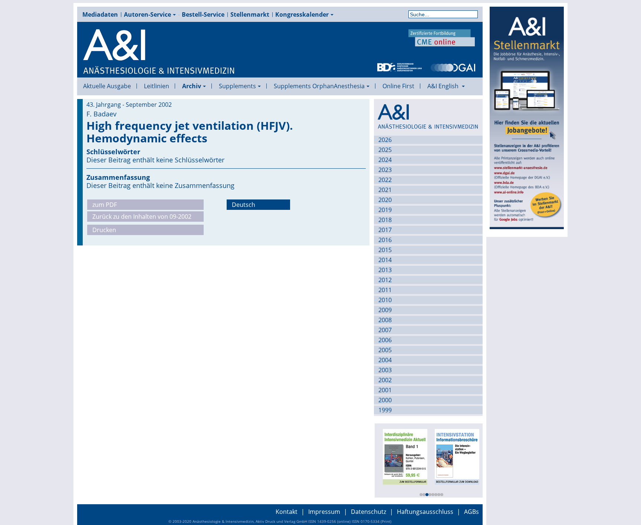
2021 (385, 189)
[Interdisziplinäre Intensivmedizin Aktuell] (403, 456)
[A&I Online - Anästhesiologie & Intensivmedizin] (159, 52)
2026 (385, 139)
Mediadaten (100, 14)
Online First (398, 86)
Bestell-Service (203, 14)
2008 (385, 320)
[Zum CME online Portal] (441, 37)
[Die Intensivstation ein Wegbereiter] (455, 456)
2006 (385, 340)
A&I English (443, 86)
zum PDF (104, 204)
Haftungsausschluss (425, 512)
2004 (385, 360)
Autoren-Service (147, 14)
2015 (385, 250)
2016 (385, 240)
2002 (385, 380)
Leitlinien (156, 86)
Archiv (191, 86)
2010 (385, 300)
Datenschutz (368, 512)
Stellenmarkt (249, 14)
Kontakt (287, 512)
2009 (385, 310)
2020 (385, 200)
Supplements (237, 86)
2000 (385, 400)
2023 (385, 169)
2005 (385, 350)
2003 (385, 370)
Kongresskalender (302, 14)
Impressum (324, 512)
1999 (385, 410)
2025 (385, 149)
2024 (385, 159)
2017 (385, 230)
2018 (385, 220)
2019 (385, 210)
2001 (385, 390)
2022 (385, 179)
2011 (385, 290)
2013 (385, 270)
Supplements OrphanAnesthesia (319, 86)
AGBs (471, 512)
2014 (385, 260)
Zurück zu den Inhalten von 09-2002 (141, 216)
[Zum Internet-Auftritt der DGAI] (453, 67)
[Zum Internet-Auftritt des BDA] (399, 67)
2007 (385, 330)
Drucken (104, 230)
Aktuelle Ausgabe (107, 86)
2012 (385, 280)
